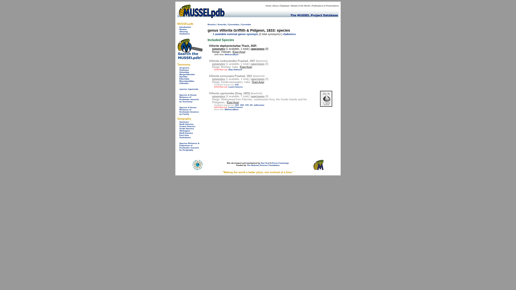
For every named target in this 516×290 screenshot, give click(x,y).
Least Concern (235, 87)
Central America (187, 126)
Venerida (221, 24)
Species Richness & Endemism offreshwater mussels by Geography (189, 146)
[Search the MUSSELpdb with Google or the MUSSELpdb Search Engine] (190, 59)
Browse (183, 29)
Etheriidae (184, 79)
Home (268, 6)
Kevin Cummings (280, 163)
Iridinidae (184, 83)
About (275, 6)
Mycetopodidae (186, 81)
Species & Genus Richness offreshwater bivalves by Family (189, 110)
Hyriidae (183, 77)
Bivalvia (212, 24)
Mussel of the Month (300, 6)
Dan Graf (265, 163)
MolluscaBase (232, 54)
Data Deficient (235, 69)
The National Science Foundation (263, 165)
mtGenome (259, 105)
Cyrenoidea (233, 24)
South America (186, 128)
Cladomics (184, 34)
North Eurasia (186, 133)
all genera (184, 68)
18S (242, 105)
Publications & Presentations (325, 6)
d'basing (183, 31)
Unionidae (184, 72)
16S (237, 105)
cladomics (289, 34)
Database (284, 6)
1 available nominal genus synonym (235, 34)
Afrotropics (184, 131)
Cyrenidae (246, 24)
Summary (184, 70)
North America (186, 124)
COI (237, 85)
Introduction (185, 27)
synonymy (218, 48)
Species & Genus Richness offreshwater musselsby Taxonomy (189, 98)
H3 (251, 105)
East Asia (184, 135)
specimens (257, 48)
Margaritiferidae (187, 74)
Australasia (185, 137)
